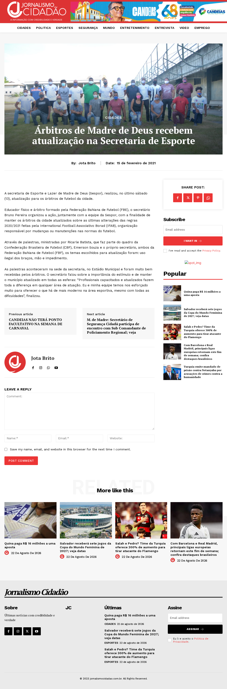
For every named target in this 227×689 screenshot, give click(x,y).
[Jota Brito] (15, 362)
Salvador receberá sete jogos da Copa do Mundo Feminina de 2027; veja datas (203, 312)
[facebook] (33, 366)
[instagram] (40, 366)
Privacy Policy (211, 250)
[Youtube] (37, 631)
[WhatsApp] (208, 197)
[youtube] (56, 366)
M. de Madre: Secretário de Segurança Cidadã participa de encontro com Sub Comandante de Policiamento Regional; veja (116, 326)
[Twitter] (187, 197)
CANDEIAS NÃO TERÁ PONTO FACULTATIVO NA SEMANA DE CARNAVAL (35, 324)
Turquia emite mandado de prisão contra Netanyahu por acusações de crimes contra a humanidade (203, 372)
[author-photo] (7, 552)
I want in (190, 240)
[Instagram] (18, 631)
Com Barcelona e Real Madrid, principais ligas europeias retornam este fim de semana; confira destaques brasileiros (202, 351)
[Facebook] (177, 197)
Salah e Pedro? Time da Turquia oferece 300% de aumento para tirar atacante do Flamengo (202, 332)
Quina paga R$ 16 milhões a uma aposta (202, 293)
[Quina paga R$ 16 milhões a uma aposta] (172, 293)
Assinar (193, 629)
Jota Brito (87, 163)
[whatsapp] (48, 366)
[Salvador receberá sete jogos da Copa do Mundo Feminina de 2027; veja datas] (172, 313)
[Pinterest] (198, 197)
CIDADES (113, 117)
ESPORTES (111, 642)
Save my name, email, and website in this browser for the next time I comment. (70, 449)
